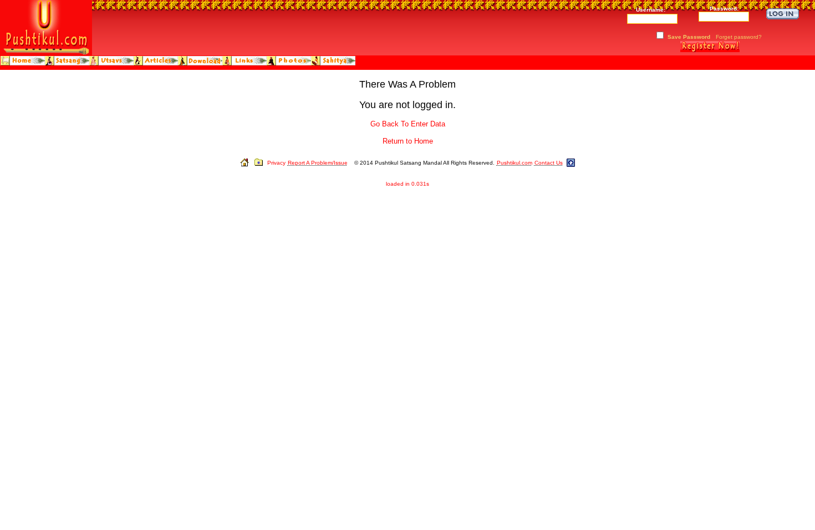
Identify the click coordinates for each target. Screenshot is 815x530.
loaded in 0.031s (407, 184)
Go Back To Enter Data (407, 124)
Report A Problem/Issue (318, 163)
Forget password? (739, 37)
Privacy (276, 163)
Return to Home (408, 141)
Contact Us (548, 163)
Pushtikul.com (514, 163)
